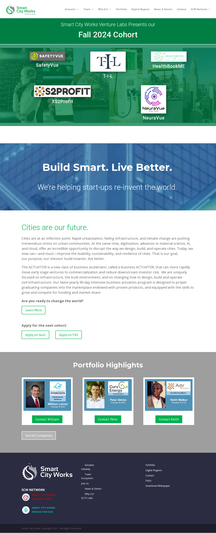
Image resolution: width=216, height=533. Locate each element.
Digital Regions (140, 9)
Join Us (85, 483)
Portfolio (121, 9)
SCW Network (199, 9)
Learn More (33, 310)
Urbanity (85, 469)
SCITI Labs (87, 498)
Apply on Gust (35, 335)
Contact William (47, 419)
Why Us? (103, 9)
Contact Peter (108, 419)
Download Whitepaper (157, 485)
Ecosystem (87, 478)
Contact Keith (169, 419)
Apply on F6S (68, 335)
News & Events (163, 9)
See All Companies (38, 435)
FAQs (148, 480)
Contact (181, 9)
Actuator (70, 9)
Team (86, 9)
